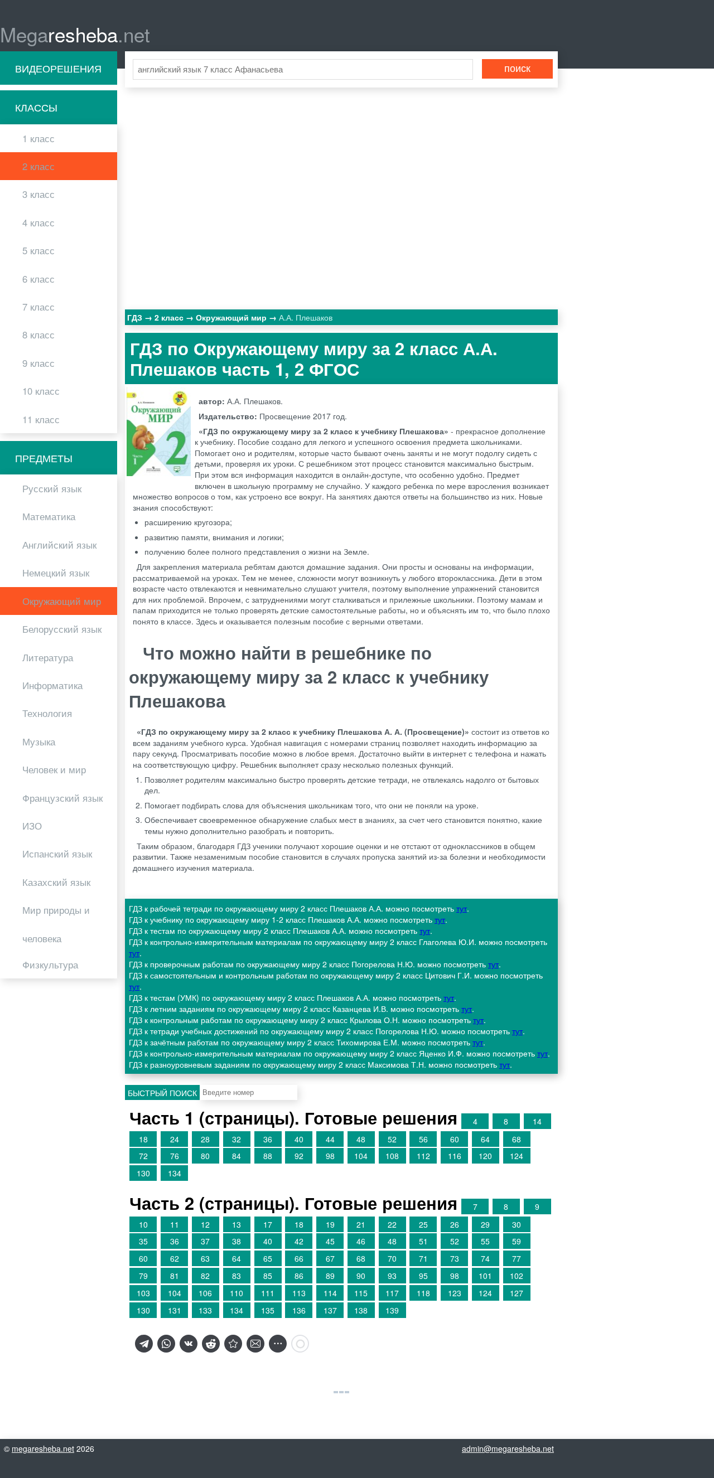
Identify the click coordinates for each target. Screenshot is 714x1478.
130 (143, 1173)
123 (454, 1292)
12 (205, 1224)
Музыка (38, 741)
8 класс (38, 334)
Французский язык (62, 798)
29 (485, 1224)
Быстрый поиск (162, 1092)
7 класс (38, 306)
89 (330, 1275)
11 (174, 1224)
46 (360, 1241)
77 (516, 1258)
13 (236, 1224)
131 (174, 1310)
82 (205, 1275)
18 (143, 1139)
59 (516, 1241)
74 (485, 1258)
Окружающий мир (61, 601)
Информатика (52, 685)
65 (267, 1258)
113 (299, 1292)
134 (174, 1173)
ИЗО (32, 825)
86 (299, 1275)
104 (361, 1155)
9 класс (38, 363)
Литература (47, 657)
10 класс (41, 391)
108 (392, 1155)
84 (236, 1155)
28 (205, 1139)
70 (392, 1258)
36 (267, 1139)
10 (143, 1224)
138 (361, 1310)
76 (174, 1155)
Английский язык (59, 544)
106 (205, 1292)
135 (267, 1310)
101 (485, 1275)
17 (267, 1224)
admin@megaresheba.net (508, 1448)
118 (423, 1292)
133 (205, 1310)
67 (330, 1258)
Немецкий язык (55, 572)
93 (392, 1275)
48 (360, 1139)
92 (299, 1155)
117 (392, 1292)
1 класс (38, 138)
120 (485, 1155)
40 (299, 1139)
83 (236, 1275)
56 (423, 1139)
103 (143, 1292)
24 (174, 1139)
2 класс (38, 166)
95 (423, 1275)
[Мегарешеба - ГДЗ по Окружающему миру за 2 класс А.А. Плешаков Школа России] (233, 1344)
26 (454, 1224)
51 (423, 1241)
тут (461, 908)
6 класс (38, 278)
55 (485, 1241)
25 (423, 1224)
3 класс (38, 194)
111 (267, 1292)
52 (392, 1139)
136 (299, 1310)
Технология (47, 713)
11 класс (41, 419)
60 (454, 1139)
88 (267, 1155)
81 (174, 1275)
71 (423, 1258)
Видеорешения (58, 68)
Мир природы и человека (56, 923)
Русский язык (51, 488)
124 (516, 1155)
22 (392, 1224)
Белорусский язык (62, 629)
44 (330, 1139)
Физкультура (50, 964)
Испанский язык (57, 853)
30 (516, 1224)
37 (205, 1241)
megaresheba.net (43, 1448)
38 (236, 1241)
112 (423, 1155)
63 (205, 1258)
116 (454, 1155)
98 (330, 1155)
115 (361, 1292)
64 (485, 1139)
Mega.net (75, 34)
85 (267, 1275)
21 (360, 1224)
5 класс (38, 250)
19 (330, 1224)
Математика (48, 516)
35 (143, 1241)
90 (360, 1275)
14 (537, 1121)
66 (299, 1258)
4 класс (38, 222)
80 (205, 1155)
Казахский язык (56, 882)
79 (143, 1275)
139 (392, 1310)
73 (454, 1258)
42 (299, 1241)
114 (330, 1292)
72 (143, 1155)
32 (236, 1139)
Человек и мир (54, 769)
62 (174, 1258)
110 (236, 1292)
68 (516, 1139)
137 (330, 1310)
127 (516, 1292)
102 (516, 1275)
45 (330, 1241)
